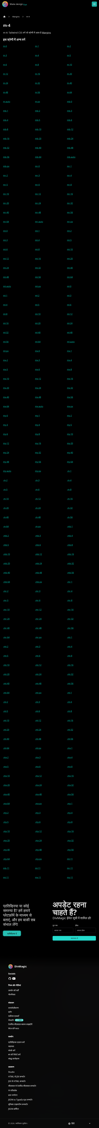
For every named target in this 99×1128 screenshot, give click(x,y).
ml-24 (69, 323)
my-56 (38, 461)
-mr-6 (37, 600)
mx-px (70, 406)
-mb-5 (6, 545)
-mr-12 (38, 609)
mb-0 (69, 101)
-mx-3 (37, 757)
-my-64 (6, 859)
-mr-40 (6, 628)
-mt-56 (70, 683)
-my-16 (70, 831)
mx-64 (6, 406)
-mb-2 (6, 535)
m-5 (69, 55)
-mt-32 (70, 674)
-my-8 (69, 822)
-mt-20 (6, 674)
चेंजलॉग (11, 1020)
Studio (11, 1072)
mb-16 (6, 138)
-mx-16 (70, 775)
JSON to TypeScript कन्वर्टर (20, 1099)
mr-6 (37, 184)
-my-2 (6, 812)
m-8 (37, 64)
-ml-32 (70, 729)
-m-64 (6, 526)
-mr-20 (6, 618)
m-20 (69, 73)
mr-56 (70, 212)
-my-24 (38, 840)
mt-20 (70, 258)
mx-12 (38, 378)
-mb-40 (6, 572)
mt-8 (37, 249)
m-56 (37, 92)
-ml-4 (69, 702)
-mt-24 (38, 674)
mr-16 (70, 194)
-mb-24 (38, 563)
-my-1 (69, 803)
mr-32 (70, 203)
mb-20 (38, 138)
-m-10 (6, 498)
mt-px (38, 286)
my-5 (69, 424)
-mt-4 (69, 646)
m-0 (5, 46)
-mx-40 (6, 794)
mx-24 (38, 388)
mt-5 (69, 240)
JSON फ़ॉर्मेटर (13, 1108)
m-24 (5, 83)
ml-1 (5, 295)
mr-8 (69, 184)
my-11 (70, 877)
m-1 (37, 46)
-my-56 (70, 849)
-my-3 (37, 812)
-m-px (38, 526)
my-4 (37, 424)
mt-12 (6, 258)
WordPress (13, 1028)
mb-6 (69, 120)
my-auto (7, 471)
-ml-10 (6, 720)
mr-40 (6, 212)
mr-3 (37, 175)
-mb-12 (38, 554)
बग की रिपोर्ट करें (14, 1054)
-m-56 (70, 517)
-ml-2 (5, 702)
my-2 (69, 415)
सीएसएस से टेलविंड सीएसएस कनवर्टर (22, 1085)
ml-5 (37, 304)
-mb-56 (70, 572)
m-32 (37, 83)
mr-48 (38, 212)
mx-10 (6, 378)
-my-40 (6, 849)
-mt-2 (5, 646)
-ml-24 (38, 729)
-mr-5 (5, 600)
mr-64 (6, 221)
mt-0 (5, 230)
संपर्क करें (11, 1050)
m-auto (6, 101)
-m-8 (69, 489)
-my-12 (38, 831)
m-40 (69, 83)
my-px (38, 471)
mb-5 (37, 120)
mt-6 (5, 249)
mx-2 (5, 360)
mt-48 (6, 277)
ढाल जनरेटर (12, 1095)
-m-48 (38, 517)
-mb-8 (70, 545)
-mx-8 (69, 766)
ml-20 (37, 323)
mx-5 (5, 369)
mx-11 (38, 877)
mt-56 (38, 277)
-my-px (38, 859)
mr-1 (69, 166)
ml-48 (69, 332)
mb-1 (5, 110)
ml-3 (69, 295)
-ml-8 (69, 711)
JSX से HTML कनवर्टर (17, 1081)
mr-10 (6, 194)
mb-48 (70, 147)
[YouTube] (14, 978)
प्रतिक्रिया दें (12, 933)
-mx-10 (6, 775)
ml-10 (37, 314)
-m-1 (69, 471)
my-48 (6, 461)
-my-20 (6, 840)
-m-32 (70, 508)
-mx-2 (6, 757)
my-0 (5, 415)
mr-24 (38, 203)
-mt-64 (6, 692)
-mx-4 (69, 757)
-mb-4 (70, 535)
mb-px (6, 166)
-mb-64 (6, 581)
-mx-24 (38, 785)
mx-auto (39, 406)
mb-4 (5, 120)
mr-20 (6, 203)
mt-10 (70, 249)
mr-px (70, 221)
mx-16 (70, 378)
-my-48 (38, 849)
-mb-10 (6, 554)
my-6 (5, 434)
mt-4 (37, 240)
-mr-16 (70, 609)
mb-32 (6, 147)
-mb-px (38, 581)
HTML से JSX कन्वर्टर (16, 1076)
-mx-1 (69, 748)
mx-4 (69, 360)
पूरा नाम (55, 925)
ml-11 (37, 868)
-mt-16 (70, 665)
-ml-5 (5, 711)
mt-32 (38, 267)
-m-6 (37, 489)
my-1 (37, 415)
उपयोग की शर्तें (13, 990)
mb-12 (70, 129)
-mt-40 (6, 683)
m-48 (5, 92)
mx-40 (6, 397)
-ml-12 (38, 720)
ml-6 (69, 304)
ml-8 (5, 314)
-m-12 (38, 498)
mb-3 (69, 110)
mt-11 (70, 859)
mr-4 (69, 175)
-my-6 (37, 822)
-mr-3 (37, 591)
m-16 (37, 73)
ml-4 (5, 304)
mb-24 (70, 138)
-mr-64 (6, 637)
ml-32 (6, 332)
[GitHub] (9, 978)
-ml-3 (37, 702)
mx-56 (70, 397)
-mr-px (38, 637)
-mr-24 (38, 618)
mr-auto (39, 221)
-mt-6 (37, 655)
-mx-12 (38, 775)
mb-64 (38, 157)
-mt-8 (69, 655)
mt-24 (6, 267)
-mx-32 (70, 785)
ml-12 (69, 314)
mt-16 (38, 258)
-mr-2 (5, 591)
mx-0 (37, 351)
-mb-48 (38, 572)
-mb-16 (70, 554)
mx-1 (69, 351)
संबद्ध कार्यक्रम (13, 1058)
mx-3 (37, 360)
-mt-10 (6, 665)
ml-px (6, 351)
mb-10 (38, 129)
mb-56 (6, 157)
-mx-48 (38, 794)
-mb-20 (6, 563)
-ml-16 (70, 720)
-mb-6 (38, 545)
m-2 (69, 46)
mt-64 (70, 277)
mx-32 (70, 388)
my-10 (70, 434)
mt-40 (70, 267)
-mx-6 (37, 766)
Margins (16, 16)
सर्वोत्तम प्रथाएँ (13, 1016)
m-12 (5, 73)
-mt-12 (38, 665)
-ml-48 (38, 739)
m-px (37, 101)
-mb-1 (70, 526)
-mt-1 (69, 637)
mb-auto (71, 157)
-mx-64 (6, 803)
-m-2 (5, 480)
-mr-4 (69, 591)
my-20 (70, 443)
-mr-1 (69, 581)
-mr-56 (70, 628)
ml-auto (71, 341)
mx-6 (37, 369)
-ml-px (38, 748)
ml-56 (6, 341)
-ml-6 (37, 711)
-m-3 (37, 480)
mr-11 (70, 868)
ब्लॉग (10, 1011)
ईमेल (76, 925)
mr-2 (5, 175)
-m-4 (69, 480)
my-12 (6, 443)
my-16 (38, 443)
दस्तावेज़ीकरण (13, 1007)
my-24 (6, 452)
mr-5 (5, 184)
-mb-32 (70, 563)
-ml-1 (69, 692)
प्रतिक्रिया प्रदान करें (16, 1042)
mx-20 (6, 388)
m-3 (5, 55)
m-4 (28, 16)
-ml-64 (6, 748)
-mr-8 (69, 600)
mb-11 (6, 868)
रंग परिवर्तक (12, 1090)
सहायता (11, 1046)
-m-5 (5, 489)
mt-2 (69, 230)
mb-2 (37, 110)
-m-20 (6, 508)
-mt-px (38, 692)
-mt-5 (5, 655)
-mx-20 (6, 785)
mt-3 (5, 240)
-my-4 (69, 812)
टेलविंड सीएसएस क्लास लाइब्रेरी (20, 1024)
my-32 (38, 452)
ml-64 (37, 341)
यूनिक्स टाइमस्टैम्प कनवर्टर (18, 1104)
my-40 (70, 452)
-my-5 (6, 822)
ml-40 (37, 332)
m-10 (69, 64)
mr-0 (37, 166)
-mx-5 (6, 766)
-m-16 (70, 498)
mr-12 (38, 194)
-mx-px (38, 803)
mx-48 (38, 397)
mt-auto (7, 286)
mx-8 (69, 369)
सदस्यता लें (74, 938)
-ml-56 (70, 739)
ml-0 (69, 286)
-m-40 (6, 517)
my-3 (5, 424)
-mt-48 (38, 683)
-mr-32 (70, 618)
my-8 (37, 434)
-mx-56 (70, 794)
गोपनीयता (11, 994)
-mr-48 (38, 628)
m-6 (5, 64)
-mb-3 (38, 535)
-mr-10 (6, 609)
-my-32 (70, 840)
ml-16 (6, 323)
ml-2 (37, 295)
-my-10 (6, 831)
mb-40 (38, 147)
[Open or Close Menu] (94, 4)
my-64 (70, 461)
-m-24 (38, 508)
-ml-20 (6, 729)
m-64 (69, 92)
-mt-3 (37, 646)
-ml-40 (6, 739)
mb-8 (5, 129)
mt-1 (37, 230)
